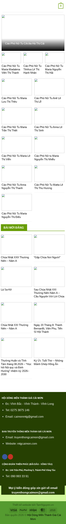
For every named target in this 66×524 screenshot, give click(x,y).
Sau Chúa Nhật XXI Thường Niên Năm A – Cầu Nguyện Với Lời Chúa (49, 293)
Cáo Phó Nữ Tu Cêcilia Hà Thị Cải (24, 43)
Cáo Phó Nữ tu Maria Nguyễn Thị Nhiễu (46, 157)
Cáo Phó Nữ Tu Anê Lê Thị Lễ (47, 100)
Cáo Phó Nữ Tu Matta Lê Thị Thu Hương (48, 186)
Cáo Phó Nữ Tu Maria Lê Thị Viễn (16, 157)
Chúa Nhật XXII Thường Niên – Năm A (15, 259)
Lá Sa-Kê (6, 289)
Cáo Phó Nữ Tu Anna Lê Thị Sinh (48, 129)
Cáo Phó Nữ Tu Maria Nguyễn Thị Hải (54, 69)
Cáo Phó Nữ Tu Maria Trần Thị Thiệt (14, 129)
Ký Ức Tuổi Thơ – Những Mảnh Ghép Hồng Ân (48, 362)
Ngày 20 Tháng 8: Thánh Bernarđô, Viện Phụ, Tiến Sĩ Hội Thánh (48, 328)
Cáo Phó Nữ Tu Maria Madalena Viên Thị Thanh (11, 69)
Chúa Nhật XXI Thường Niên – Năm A (14, 326)
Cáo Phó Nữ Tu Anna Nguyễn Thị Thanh (14, 186)
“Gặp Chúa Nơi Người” (47, 257)
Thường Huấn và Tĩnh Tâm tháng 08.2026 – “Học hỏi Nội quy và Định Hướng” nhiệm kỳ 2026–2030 (16, 367)
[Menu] (5, 6)
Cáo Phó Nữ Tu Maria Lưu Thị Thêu (14, 100)
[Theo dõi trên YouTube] (10, 456)
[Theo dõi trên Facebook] (4, 456)
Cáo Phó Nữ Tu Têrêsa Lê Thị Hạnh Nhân (32, 69)
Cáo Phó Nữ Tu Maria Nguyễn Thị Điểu (14, 215)
